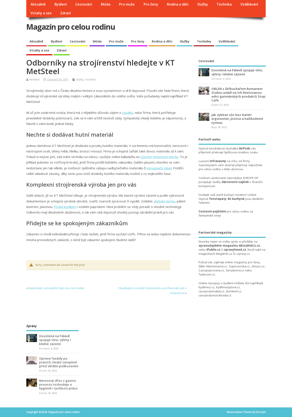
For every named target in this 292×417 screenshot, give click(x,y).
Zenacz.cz (257, 266)
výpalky (127, 112)
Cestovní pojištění (212, 211)
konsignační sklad (159, 168)
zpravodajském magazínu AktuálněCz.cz (229, 245)
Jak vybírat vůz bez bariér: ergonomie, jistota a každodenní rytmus (237, 118)
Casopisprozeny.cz (211, 270)
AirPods (244, 148)
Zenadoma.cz (235, 270)
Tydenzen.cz (207, 274)
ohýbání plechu (164, 201)
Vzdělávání (249, 4)
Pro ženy (150, 4)
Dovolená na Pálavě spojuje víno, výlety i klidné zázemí (237, 72)
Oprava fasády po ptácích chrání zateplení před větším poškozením (58, 362)
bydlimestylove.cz (228, 287)
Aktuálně (38, 4)
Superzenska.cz (239, 266)
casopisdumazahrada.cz (215, 295)
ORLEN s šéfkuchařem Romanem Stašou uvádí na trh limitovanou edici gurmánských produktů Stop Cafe (238, 94)
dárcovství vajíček (235, 182)
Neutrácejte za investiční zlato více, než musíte (56, 288)
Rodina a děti (178, 4)
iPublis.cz (213, 250)
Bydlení (60, 4)
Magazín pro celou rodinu (70, 27)
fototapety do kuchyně (227, 199)
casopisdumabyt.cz (211, 291)
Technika (224, 4)
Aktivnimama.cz (216, 266)
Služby (202, 4)
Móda (105, 4)
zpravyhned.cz (235, 250)
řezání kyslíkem (65, 207)
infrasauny (218, 161)
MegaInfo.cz (224, 254)
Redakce (34, 79)
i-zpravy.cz (243, 254)
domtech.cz (233, 291)
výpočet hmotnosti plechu (159, 157)
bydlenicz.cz (206, 287)
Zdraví (65, 13)
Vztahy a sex (41, 13)
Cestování (83, 4)
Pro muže (127, 4)
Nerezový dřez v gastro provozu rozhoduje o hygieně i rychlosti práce (58, 384)
